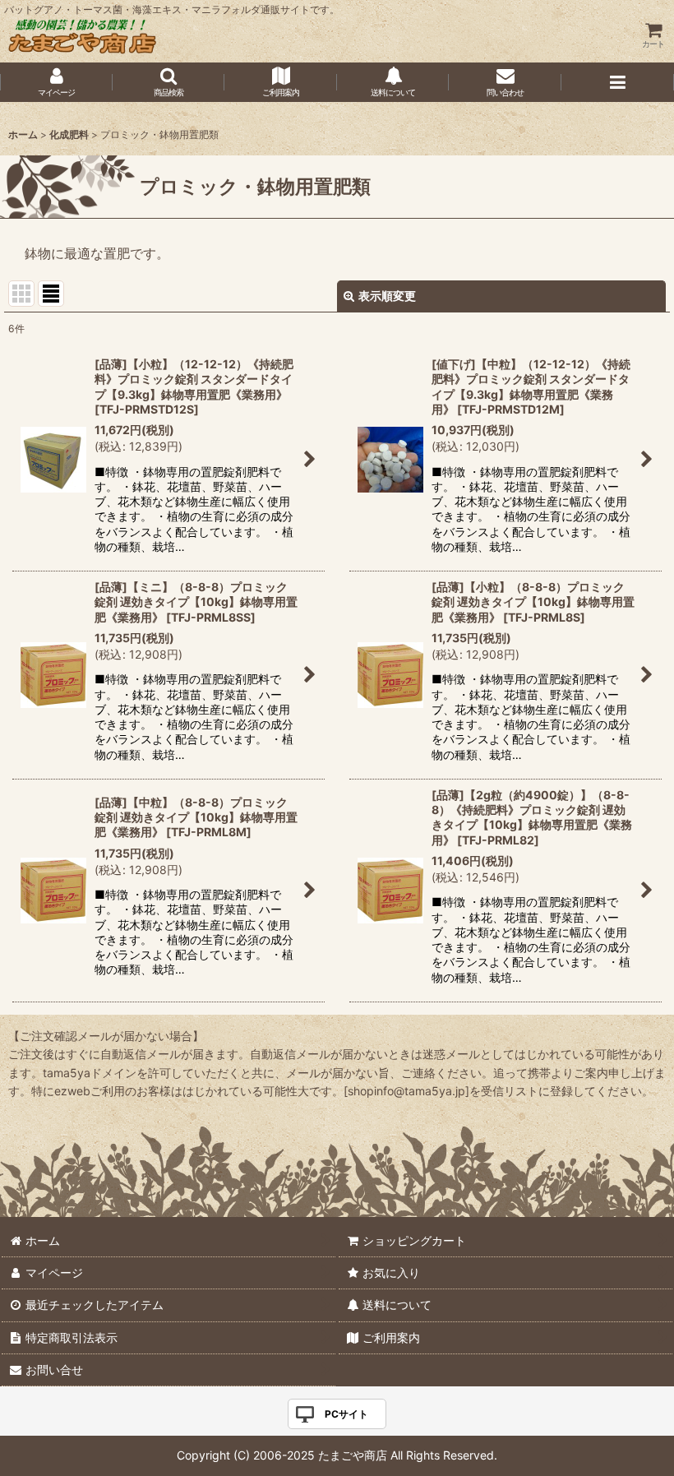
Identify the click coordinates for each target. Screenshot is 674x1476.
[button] (169, 82)
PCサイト (346, 1414)
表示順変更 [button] (387, 296)
